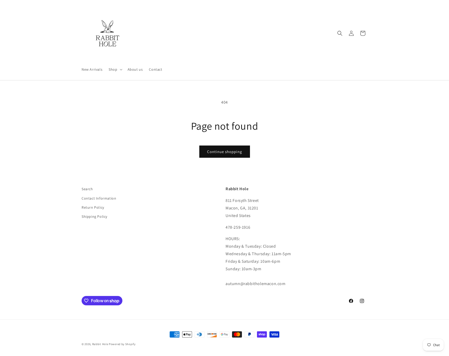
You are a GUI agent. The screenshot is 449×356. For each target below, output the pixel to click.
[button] (114, 69)
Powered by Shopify (122, 344)
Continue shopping (224, 151)
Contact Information (99, 198)
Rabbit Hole (100, 344)
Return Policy (93, 207)
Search (87, 189)
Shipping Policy (94, 216)
